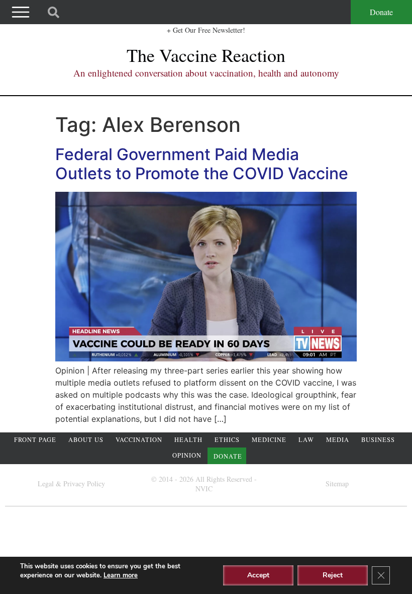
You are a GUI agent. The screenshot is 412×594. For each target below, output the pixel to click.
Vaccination (139, 439)
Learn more (121, 575)
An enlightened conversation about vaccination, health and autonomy (206, 72)
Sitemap (337, 483)
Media (337, 439)
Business (378, 439)
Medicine (269, 439)
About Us (86, 439)
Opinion (186, 455)
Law (306, 439)
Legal (46, 483)
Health (188, 439)
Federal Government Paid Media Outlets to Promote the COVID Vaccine (201, 163)
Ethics (227, 439)
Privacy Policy (84, 483)
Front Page (35, 439)
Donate (381, 12)
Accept (258, 575)
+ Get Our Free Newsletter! (206, 30)
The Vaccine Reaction (206, 55)
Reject (333, 575)
